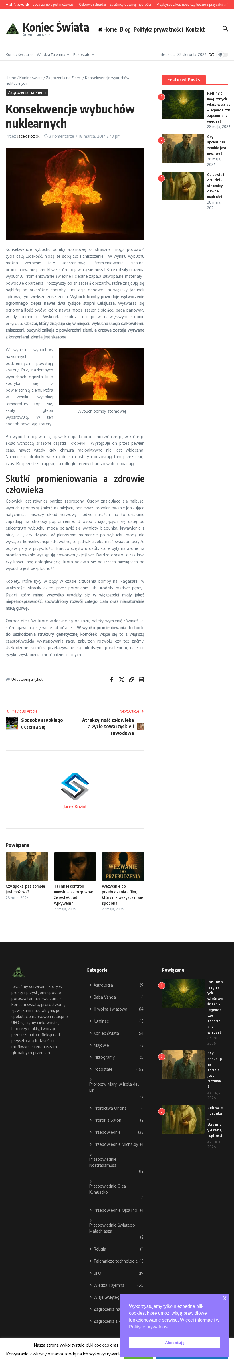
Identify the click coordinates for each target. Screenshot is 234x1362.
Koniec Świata (56, 27)
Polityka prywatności (158, 29)
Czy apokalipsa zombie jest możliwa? (25, 888)
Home (11, 77)
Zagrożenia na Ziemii (64, 77)
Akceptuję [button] (175, 1342)
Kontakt (195, 29)
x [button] (225, 1298)
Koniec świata (17, 54)
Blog (125, 29)
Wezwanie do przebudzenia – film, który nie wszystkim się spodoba (122, 894)
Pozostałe (81, 54)
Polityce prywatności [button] (150, 1326)
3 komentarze (61, 136)
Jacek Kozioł (28, 136)
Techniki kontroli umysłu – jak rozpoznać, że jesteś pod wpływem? (74, 894)
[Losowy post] (211, 54)
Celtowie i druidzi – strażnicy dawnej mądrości (215, 185)
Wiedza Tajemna (51, 54)
